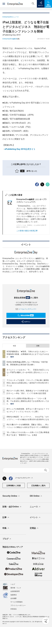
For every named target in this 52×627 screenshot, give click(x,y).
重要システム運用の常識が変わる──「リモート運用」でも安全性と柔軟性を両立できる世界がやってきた (28, 401)
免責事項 (13, 595)
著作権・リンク (15, 588)
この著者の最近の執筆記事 (27, 230)
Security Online (10, 495)
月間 (37, 346)
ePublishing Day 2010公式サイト (20, 149)
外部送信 (13, 609)
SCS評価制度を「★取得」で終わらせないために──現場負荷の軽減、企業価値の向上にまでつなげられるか (28, 354)
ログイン (27, 321)
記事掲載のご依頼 (14, 485)
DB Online (35, 495)
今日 (14, 346)
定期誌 (33, 527)
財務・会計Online (11, 506)
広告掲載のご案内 (38, 485)
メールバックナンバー (27, 309)
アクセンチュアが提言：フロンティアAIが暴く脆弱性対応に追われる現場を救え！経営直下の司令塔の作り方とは (28, 383)
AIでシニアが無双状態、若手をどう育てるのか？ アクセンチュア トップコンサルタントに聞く (28, 410)
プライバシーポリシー (18, 605)
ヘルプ (12, 584)
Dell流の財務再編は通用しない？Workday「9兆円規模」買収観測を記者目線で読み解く (27, 363)
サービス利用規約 (16, 602)
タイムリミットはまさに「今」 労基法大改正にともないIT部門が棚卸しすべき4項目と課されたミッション (28, 372)
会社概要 (13, 598)
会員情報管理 (15, 591)
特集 (5, 527)
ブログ (6, 538)
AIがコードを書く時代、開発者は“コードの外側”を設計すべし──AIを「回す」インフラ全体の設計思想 (27, 391)
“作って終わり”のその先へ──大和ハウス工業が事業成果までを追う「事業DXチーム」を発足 (28, 433)
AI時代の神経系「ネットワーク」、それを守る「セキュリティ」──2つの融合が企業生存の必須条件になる (28, 418)
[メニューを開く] (4, 4)
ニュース (34, 506)
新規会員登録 (27, 315)
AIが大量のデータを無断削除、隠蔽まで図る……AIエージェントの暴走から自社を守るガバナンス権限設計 (28, 425)
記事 (5, 517)
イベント (34, 517)
